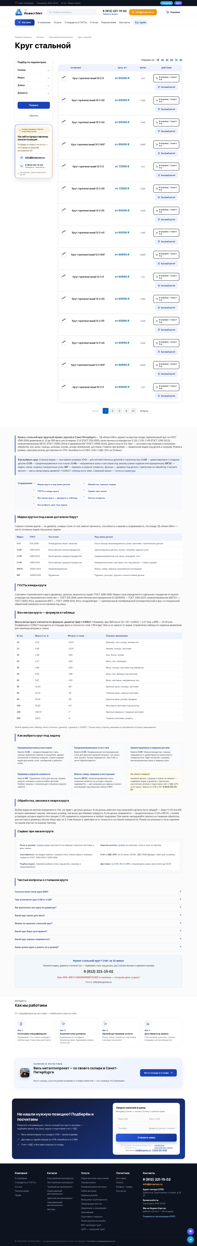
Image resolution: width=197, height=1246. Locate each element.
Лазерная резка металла (93, 1187)
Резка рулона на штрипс (93, 1221)
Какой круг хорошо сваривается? (32, 939)
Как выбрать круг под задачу (52, 505)
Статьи (94, 22)
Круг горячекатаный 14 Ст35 (88, 320)
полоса (119, 471)
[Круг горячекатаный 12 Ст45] (64, 232)
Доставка (121, 1178)
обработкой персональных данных (163, 1146)
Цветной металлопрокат (60, 1198)
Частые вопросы (96, 498)
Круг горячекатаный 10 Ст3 (88, 78)
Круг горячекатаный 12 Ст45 (88, 232)
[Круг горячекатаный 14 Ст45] (64, 343)
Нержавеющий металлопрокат (55, 1203)
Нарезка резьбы (89, 1195)
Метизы (51, 1209)
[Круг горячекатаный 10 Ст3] (64, 78)
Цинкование (87, 1212)
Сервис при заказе (97, 491)
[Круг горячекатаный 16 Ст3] (64, 387)
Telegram (166, 3)
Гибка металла (88, 1191)
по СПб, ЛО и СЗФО (120, 864)
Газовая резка (88, 1182)
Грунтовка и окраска (91, 1216)
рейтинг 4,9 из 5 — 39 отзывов (158, 1211)
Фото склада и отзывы (156, 1072)
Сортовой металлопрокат (60, 1178)
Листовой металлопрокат (60, 1182)
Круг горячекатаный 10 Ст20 (88, 100)
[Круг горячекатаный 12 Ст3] (64, 166)
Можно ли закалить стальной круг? (33, 923)
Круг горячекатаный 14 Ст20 (88, 298)
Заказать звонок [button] (110, 14)
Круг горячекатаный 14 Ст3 (88, 276)
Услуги (57, 22)
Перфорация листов (91, 1204)
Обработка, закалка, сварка (102, 484)
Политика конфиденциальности (101, 1241)
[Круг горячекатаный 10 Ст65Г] (64, 144)
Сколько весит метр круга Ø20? (31, 891)
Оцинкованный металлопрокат (55, 1192)
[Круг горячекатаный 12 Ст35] (64, 210)
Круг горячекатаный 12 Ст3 (88, 166)
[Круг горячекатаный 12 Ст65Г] (64, 254)
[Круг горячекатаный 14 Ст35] (64, 321)
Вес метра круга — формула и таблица (57, 498)
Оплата (119, 1182)
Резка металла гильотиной (94, 1178)
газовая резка (43, 845)
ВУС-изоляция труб (91, 1225)
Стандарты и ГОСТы (75, 22)
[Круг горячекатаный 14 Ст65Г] (64, 365)
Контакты (124, 22)
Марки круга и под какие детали (53, 484)
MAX (178, 3)
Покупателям (108, 22)
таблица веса (79, 471)
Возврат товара (124, 1187)
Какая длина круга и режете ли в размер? (37, 947)
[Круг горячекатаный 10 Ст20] (64, 100)
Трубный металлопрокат (60, 1187)
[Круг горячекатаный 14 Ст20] (64, 299)
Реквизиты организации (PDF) (159, 1216)
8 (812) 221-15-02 (115, 11)
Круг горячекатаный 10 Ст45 (88, 122)
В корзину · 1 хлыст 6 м (168, 78)
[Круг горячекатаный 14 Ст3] (64, 277)
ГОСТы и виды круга (48, 491)
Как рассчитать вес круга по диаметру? (35, 907)
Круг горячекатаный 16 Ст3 (88, 387)
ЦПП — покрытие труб (93, 1229)
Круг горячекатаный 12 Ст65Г (88, 254)
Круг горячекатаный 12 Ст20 (88, 188)
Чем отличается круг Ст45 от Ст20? (33, 899)
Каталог (26, 22)
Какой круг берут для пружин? (31, 931)
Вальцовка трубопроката (94, 1199)
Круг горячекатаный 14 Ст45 (88, 342)
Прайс (18, 1195)
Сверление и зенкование (93, 1208)
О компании (44, 22)
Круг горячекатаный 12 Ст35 (88, 210)
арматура (130, 471)
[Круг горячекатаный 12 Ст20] (64, 188)
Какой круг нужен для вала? (30, 915)
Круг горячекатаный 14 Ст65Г (88, 364)
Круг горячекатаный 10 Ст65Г (88, 144)
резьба (121, 845)
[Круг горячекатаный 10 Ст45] (64, 122)
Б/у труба (140, 22)
